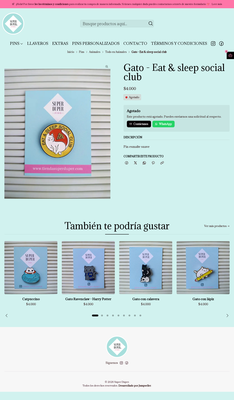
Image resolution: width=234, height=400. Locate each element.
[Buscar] (151, 23)
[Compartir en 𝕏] (135, 163)
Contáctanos (140, 124)
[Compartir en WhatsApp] (144, 163)
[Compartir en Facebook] (127, 163)
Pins (81, 52)
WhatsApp (165, 124)
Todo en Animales (116, 52)
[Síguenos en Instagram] (213, 43)
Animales (94, 52)
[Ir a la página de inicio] (13, 24)
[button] (95, 315)
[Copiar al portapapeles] (162, 163)
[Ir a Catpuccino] (30, 267)
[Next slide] (227, 315)
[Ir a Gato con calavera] (145, 267)
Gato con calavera (145, 299)
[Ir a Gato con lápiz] (203, 267)
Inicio (70, 52)
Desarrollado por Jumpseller (134, 385)
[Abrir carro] (230, 55)
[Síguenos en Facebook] (221, 43)
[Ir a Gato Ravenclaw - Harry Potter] (88, 267)
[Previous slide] (7, 315)
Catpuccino (31, 299)
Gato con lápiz (203, 299)
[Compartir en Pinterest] (153, 163)
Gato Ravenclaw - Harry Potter (88, 299)
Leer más (217, 4)
